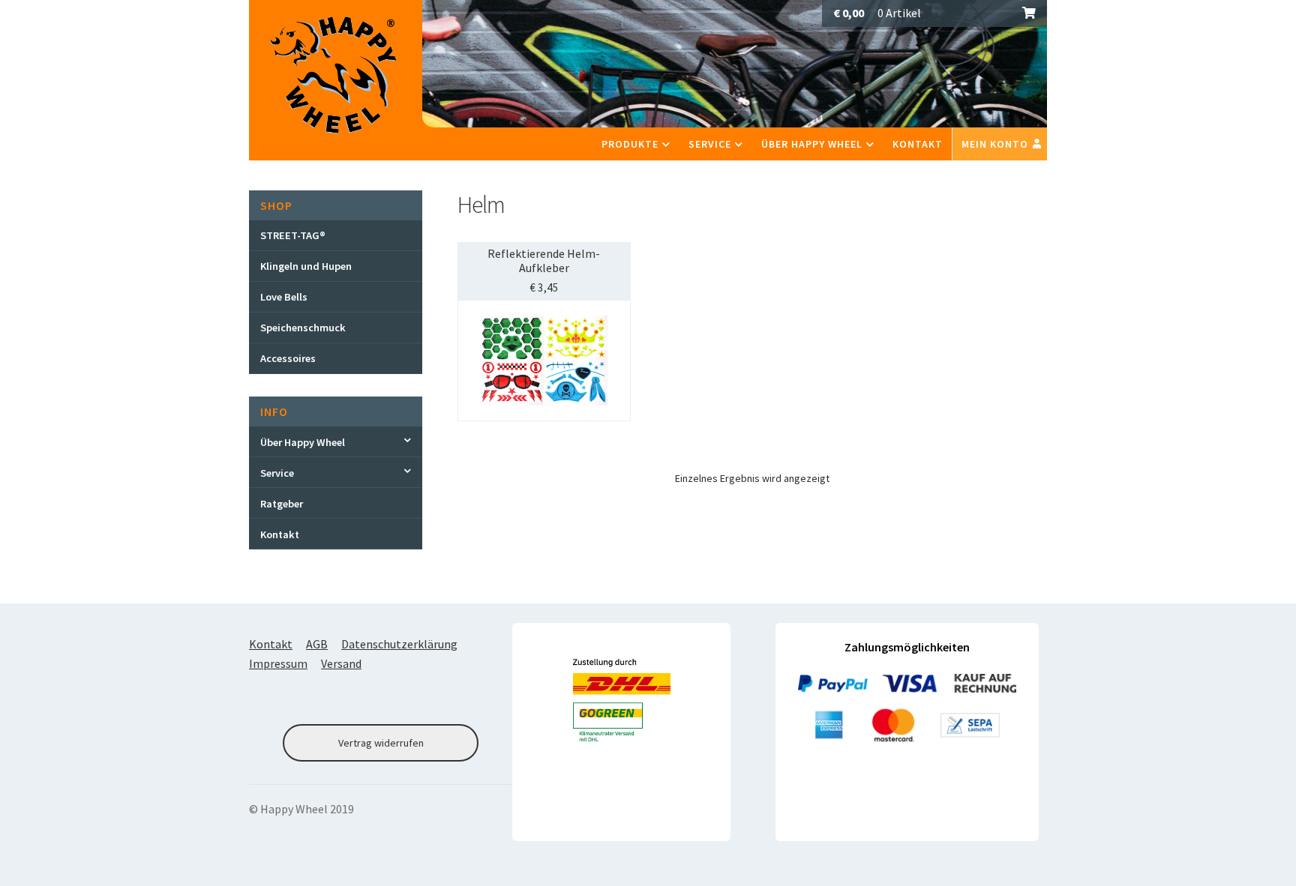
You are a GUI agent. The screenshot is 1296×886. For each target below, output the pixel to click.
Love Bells (284, 297)
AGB (317, 643)
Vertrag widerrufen (381, 743)
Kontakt (917, 144)
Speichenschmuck (303, 327)
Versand (341, 663)
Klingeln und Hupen (306, 266)
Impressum (278, 663)
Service (709, 144)
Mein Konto (995, 144)
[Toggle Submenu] (335, 441)
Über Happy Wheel (811, 144)
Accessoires (288, 358)
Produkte (630, 144)
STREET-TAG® (293, 235)
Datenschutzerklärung (399, 643)
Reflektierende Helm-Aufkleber (544, 260)
